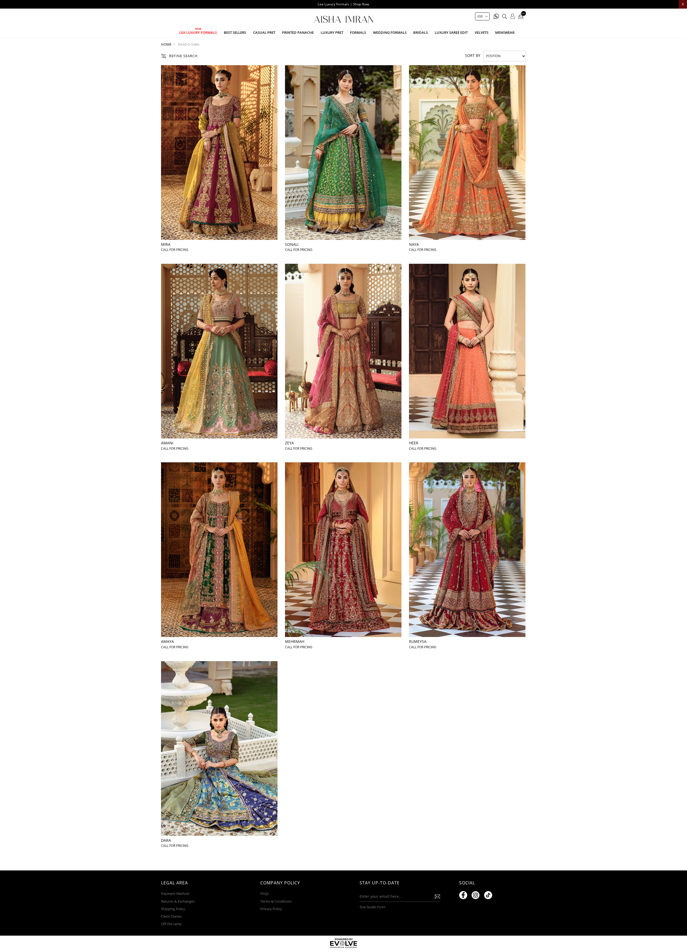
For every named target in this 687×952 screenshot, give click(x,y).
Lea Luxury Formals (198, 32)
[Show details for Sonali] (343, 152)
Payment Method (175, 893)
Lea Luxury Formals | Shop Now (343, 4)
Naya (414, 244)
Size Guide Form (372, 907)
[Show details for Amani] (219, 351)
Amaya (167, 641)
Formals (358, 32)
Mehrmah (294, 641)
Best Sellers (235, 32)
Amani (167, 442)
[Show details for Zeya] (343, 351)
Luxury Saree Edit (451, 32)
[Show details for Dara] (219, 748)
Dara (166, 840)
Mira (165, 244)
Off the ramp (171, 923)
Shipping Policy (173, 908)
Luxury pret (332, 32)
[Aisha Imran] (343, 19)
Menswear (504, 32)
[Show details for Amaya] (219, 549)
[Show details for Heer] (467, 351)
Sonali (291, 244)
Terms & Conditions (276, 901)
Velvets (481, 32)
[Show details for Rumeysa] (467, 549)
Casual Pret (264, 32)
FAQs (264, 893)
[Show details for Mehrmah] (343, 549)
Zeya (289, 442)
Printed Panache (298, 32)
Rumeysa (417, 641)
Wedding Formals (390, 32)
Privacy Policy (271, 908)
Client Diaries (171, 916)
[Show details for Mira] (219, 152)
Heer (413, 442)
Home (166, 44)
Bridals (420, 32)
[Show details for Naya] (467, 152)
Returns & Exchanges (178, 901)
